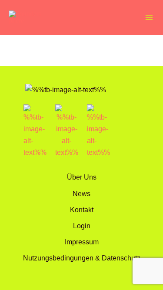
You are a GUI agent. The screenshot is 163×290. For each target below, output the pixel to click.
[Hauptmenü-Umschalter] (149, 17)
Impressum (82, 242)
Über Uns (81, 177)
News (81, 193)
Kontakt (81, 209)
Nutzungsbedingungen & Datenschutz (81, 258)
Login (81, 226)
